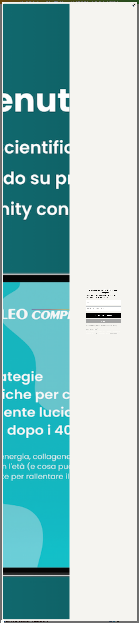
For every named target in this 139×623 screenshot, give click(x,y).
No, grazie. (103, 321)
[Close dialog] (134, 5)
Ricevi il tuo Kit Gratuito (103, 315)
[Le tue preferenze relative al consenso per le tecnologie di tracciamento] (2, 621)
